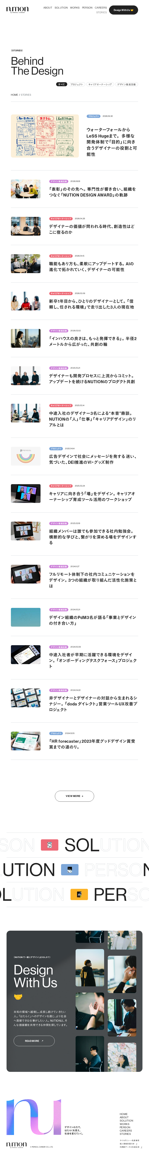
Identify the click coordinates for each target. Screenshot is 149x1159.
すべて (61, 84)
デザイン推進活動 (126, 84)
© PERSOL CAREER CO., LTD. (41, 1147)
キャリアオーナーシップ (100, 84)
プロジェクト (77, 84)
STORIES (26, 94)
